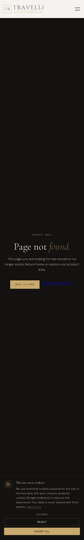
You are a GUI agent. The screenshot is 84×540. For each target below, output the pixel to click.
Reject (42, 522)
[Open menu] (77, 9)
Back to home (24, 284)
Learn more (33, 507)
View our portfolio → (58, 283)
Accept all (42, 531)
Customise (42, 514)
